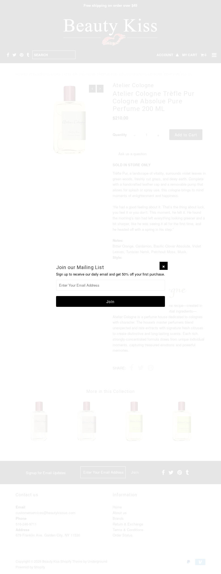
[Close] (164, 266)
